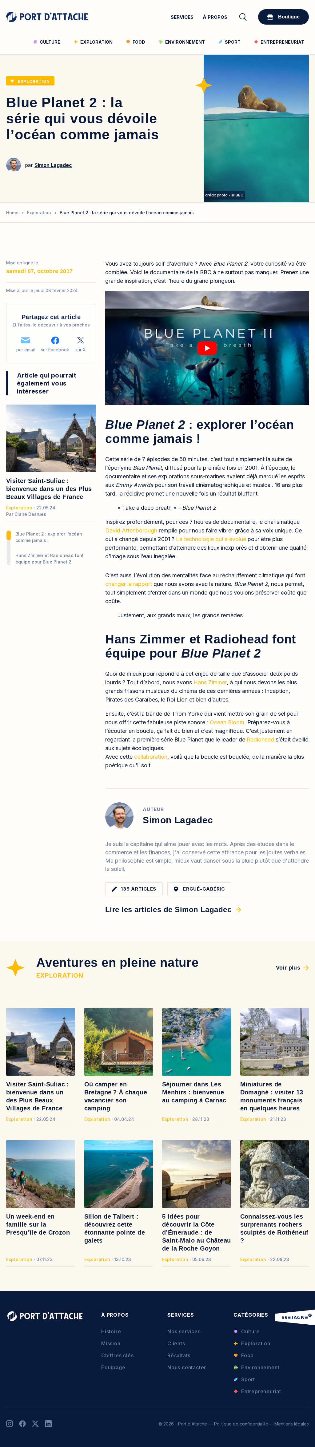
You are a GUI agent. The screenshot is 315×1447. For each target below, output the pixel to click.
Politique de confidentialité (241, 1423)
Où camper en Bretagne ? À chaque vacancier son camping (115, 1096)
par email (25, 349)
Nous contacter (186, 1367)
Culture (250, 1331)
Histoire (111, 1331)
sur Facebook (55, 349)
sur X (80, 349)
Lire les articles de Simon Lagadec (168, 909)
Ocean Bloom (227, 722)
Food (247, 1355)
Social (9, 1423)
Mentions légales (291, 1423)
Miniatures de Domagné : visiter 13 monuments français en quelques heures (271, 1096)
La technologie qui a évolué (211, 539)
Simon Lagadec (53, 165)
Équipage (113, 1367)
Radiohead (260, 739)
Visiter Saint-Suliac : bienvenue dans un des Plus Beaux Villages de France (49, 488)
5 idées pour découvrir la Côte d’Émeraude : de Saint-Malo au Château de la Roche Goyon (196, 1232)
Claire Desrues (30, 514)
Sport (248, 1379)
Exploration (34, 81)
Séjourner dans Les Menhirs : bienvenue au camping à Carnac (194, 1092)
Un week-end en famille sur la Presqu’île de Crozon (38, 1224)
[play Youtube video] (207, 348)
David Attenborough (131, 530)
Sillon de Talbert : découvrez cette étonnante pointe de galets (114, 1228)
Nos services (184, 1331)
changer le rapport (128, 584)
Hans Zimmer (210, 682)
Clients (176, 1343)
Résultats (178, 1355)
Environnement (260, 1367)
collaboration (150, 756)
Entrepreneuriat (261, 1391)
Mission (111, 1343)
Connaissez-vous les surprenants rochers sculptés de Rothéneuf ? (274, 1228)
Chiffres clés (117, 1355)
